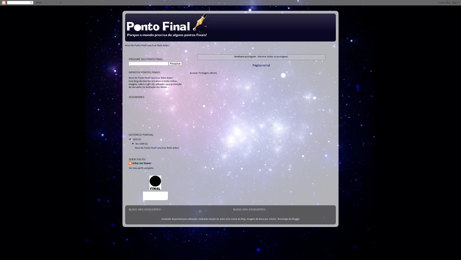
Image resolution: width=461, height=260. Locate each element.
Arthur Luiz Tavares (141, 163)
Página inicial (261, 65)
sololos (272, 219)
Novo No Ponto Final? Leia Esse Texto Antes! (147, 45)
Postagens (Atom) (208, 73)
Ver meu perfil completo (141, 168)
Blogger (295, 219)
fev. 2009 (140, 144)
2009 (135, 139)
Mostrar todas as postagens (273, 56)
